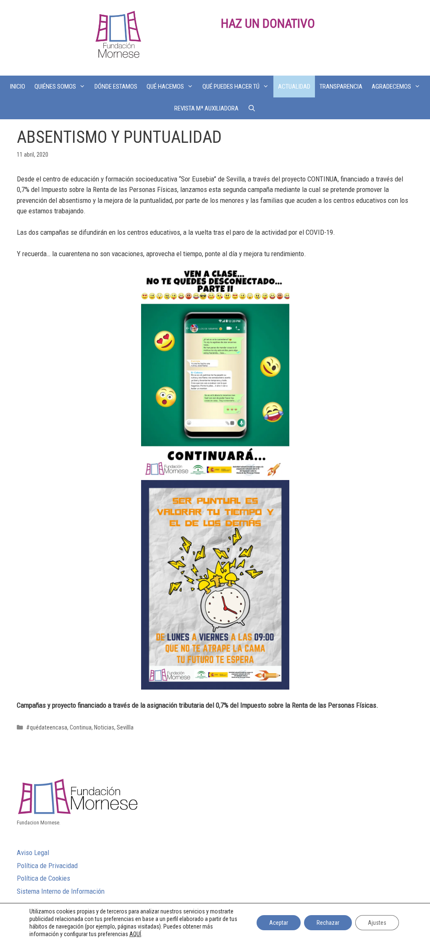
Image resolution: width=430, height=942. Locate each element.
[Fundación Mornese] (117, 37)
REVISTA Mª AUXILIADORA (206, 108)
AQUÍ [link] (135, 934)
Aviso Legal (33, 852)
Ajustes (377, 922)
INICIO (17, 86)
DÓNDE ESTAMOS (115, 86)
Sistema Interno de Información (61, 891)
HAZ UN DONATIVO (268, 23)
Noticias (104, 727)
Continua (81, 727)
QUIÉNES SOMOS (55, 86)
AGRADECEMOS (391, 86)
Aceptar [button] (278, 922)
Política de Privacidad (47, 865)
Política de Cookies (43, 878)
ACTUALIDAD (294, 86)
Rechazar (328, 922)
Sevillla (125, 727)
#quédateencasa (46, 727)
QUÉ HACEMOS (165, 86)
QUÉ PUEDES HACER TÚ (231, 86)
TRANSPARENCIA (341, 86)
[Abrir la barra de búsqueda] (251, 108)
